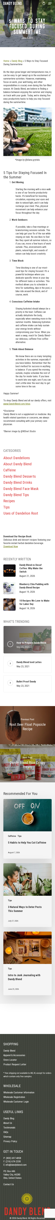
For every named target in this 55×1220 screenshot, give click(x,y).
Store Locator (10, 1059)
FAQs (5, 1132)
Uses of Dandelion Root (20, 513)
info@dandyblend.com (16, 1164)
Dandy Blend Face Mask (20, 489)
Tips (27, 15)
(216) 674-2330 (13, 1161)
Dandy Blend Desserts (19, 476)
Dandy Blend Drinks (17, 482)
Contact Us (8, 1184)
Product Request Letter (14, 1064)
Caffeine (9, 470)
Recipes (9, 501)
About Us (7, 1123)
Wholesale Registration (14, 1097)
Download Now (10, 546)
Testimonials (9, 1127)
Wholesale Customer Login (16, 1101)
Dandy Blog (16, 61)
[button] (50, 3)
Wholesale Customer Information (18, 1092)
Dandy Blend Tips (16, 495)
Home (6, 61)
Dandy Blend (9, 1050)
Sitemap (7, 1136)
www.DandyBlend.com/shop (16, 403)
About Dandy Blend (17, 464)
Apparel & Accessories (14, 1055)
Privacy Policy (10, 1141)
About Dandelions (16, 458)
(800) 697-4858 (13, 1158)
